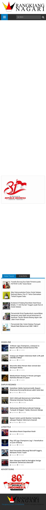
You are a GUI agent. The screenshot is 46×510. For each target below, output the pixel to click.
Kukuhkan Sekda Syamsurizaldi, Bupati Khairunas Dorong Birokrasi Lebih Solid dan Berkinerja (22, 163)
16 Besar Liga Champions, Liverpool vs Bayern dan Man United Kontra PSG (24, 347)
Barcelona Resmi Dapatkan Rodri (23, 431)
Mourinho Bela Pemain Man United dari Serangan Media (25, 367)
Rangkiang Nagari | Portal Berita (13, 504)
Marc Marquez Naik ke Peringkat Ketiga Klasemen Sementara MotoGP (25, 461)
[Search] (43, 17)
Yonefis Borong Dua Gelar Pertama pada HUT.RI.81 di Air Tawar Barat (26, 283)
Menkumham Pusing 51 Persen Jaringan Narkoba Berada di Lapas (25, 377)
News (17, 127)
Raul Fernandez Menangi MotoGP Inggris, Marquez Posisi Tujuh (26, 451)
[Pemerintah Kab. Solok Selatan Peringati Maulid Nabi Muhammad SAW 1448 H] (6, 327)
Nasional (11, 127)
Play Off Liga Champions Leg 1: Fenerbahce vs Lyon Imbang (26, 441)
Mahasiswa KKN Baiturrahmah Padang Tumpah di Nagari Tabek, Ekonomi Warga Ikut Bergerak (26, 410)
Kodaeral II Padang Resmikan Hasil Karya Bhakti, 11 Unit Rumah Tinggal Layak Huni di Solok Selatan (27, 305)
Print (14, 39)
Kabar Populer (9, 276)
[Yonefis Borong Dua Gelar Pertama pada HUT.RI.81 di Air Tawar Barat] (6, 285)
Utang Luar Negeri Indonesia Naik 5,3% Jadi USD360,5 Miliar (27, 357)
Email (22, 39)
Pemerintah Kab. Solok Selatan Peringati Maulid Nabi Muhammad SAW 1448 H (25, 325)
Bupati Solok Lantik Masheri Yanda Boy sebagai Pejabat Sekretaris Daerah (25, 419)
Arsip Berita (23, 276)
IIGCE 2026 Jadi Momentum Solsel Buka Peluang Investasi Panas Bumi (25, 399)
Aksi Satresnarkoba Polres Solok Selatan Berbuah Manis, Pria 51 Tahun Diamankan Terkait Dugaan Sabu (26, 294)
